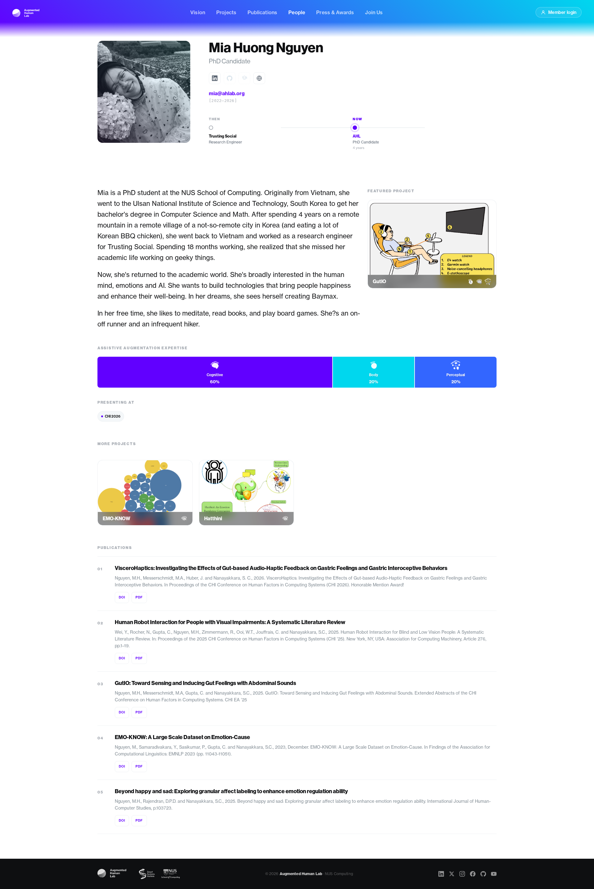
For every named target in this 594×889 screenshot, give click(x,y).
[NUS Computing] (170, 873)
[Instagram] (462, 874)
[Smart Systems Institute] (147, 874)
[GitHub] (483, 874)
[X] (451, 874)
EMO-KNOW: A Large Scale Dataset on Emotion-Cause (182, 737)
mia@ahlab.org (227, 93)
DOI (122, 597)
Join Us (374, 12)
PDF (139, 597)
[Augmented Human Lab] (114, 874)
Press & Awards (335, 12)
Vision (197, 12)
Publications (262, 12)
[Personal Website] (259, 78)
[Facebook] (473, 874)
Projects (226, 12)
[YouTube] (494, 874)
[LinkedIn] (215, 78)
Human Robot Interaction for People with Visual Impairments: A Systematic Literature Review (230, 622)
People (296, 12)
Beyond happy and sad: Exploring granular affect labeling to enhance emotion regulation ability (231, 791)
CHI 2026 (112, 416)
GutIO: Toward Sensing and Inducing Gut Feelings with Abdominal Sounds (205, 683)
